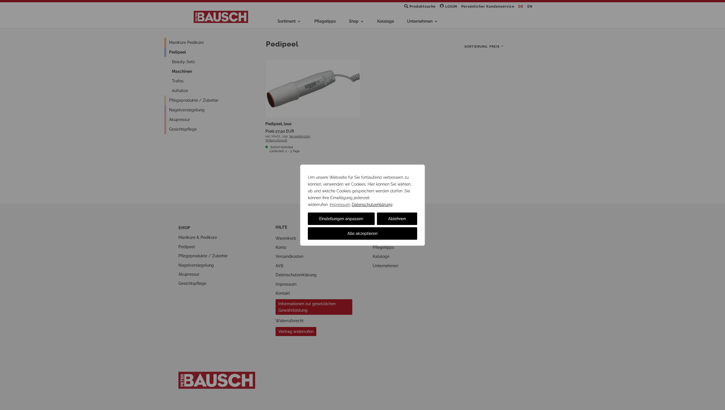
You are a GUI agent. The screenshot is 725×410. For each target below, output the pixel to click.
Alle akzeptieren (362, 233)
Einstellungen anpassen (341, 218)
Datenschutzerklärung (372, 204)
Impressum (340, 204)
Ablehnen (397, 218)
